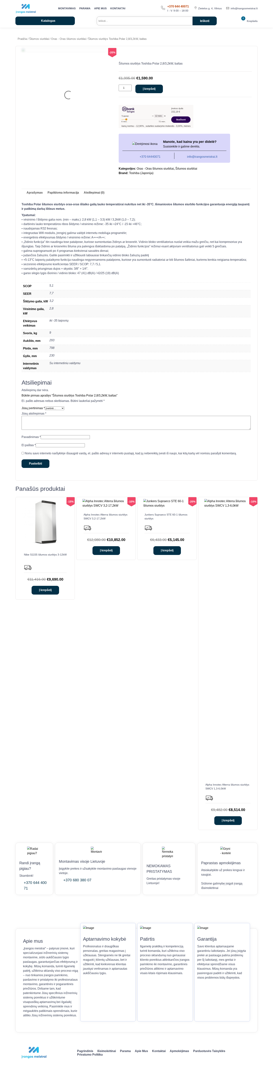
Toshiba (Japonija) (141, 173)
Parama (84, 8)
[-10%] (106, 505)
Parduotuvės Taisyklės (209, 1051)
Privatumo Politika (90, 1054)
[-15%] (45, 545)
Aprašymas (35, 192)
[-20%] (167, 505)
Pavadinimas (31, 437)
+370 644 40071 (178, 6)
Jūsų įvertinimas (33, 408)
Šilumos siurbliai (39, 38)
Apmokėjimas (179, 1051)
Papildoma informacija (63, 192)
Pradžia (22, 38)
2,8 (51, 308)
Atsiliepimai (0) (94, 192)
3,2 (51, 300)
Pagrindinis (85, 1051)
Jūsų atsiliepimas (34, 413)
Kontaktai (117, 8)
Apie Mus (100, 8)
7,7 (51, 293)
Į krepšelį (149, 88)
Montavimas (67, 8)
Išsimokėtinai (106, 1051)
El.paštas (29, 445)
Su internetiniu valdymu (64, 363)
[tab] (35, 192)
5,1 (51, 285)
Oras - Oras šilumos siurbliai (68, 38)
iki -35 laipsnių (59, 320)
